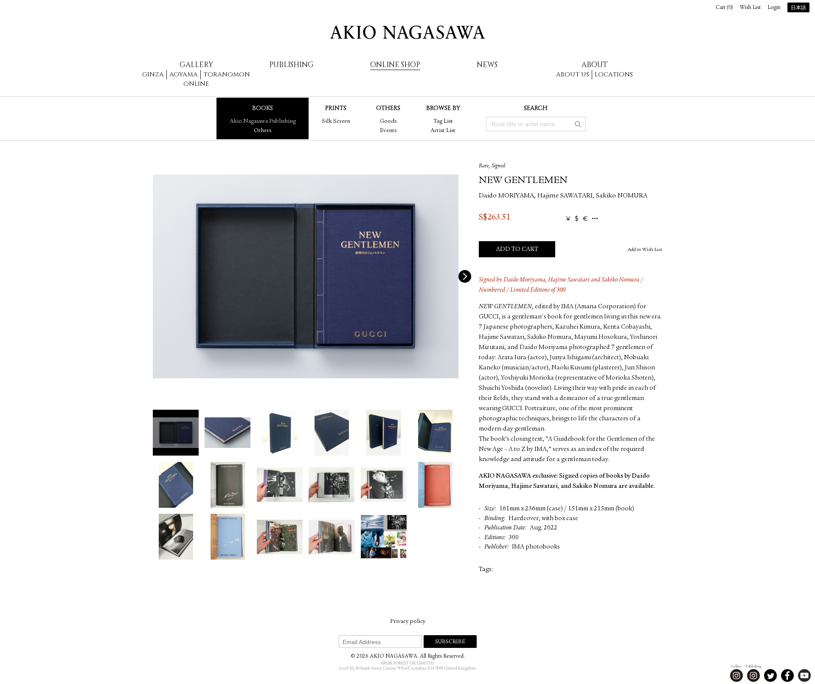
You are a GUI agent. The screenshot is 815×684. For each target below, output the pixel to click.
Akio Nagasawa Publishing (263, 121)
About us (572, 74)
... (595, 219)
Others (262, 131)
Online (196, 83)
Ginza (153, 74)
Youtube (804, 675)
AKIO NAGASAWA (407, 32)
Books (262, 108)
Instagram (736, 675)
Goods (388, 121)
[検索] (577, 123)
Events (388, 131)
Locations (614, 74)
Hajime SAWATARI (565, 196)
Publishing (291, 65)
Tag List (443, 121)
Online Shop (395, 65)
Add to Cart (517, 249)
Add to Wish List (645, 249)
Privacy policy (407, 622)
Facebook (787, 675)
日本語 (798, 8)
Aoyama (183, 74)
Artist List (442, 131)
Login (774, 8)
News (487, 65)
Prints (335, 108)
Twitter (770, 675)
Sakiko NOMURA (621, 196)
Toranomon (226, 74)
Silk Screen (336, 121)
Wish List (750, 8)
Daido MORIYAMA (506, 196)
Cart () (724, 8)
